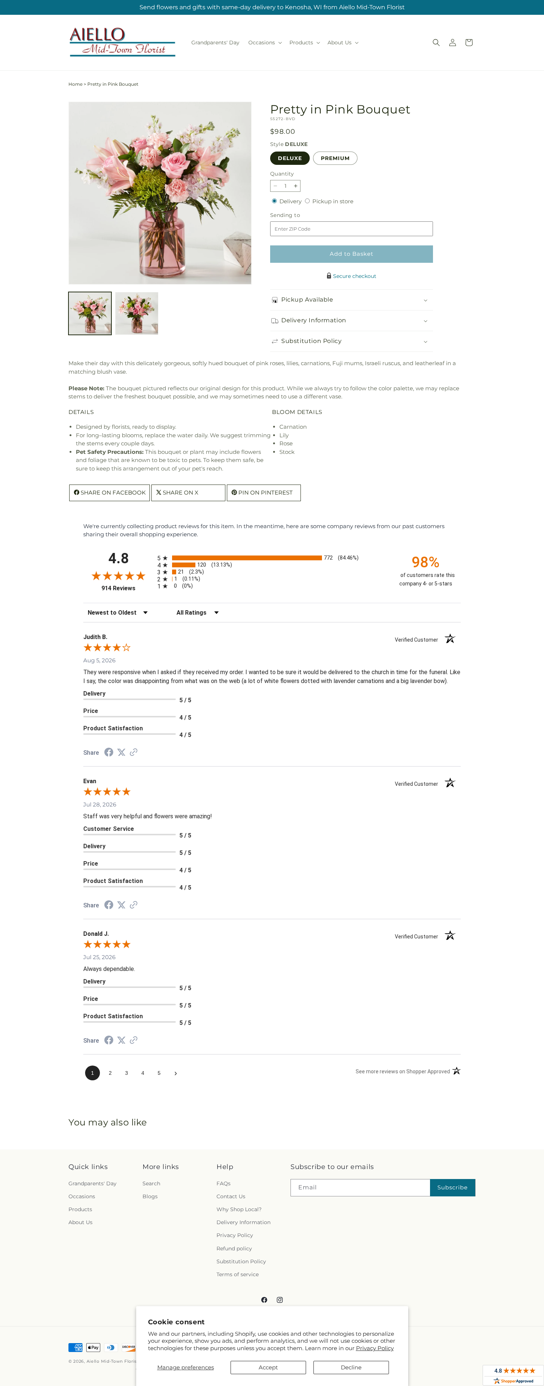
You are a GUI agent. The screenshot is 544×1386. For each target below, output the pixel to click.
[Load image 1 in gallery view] (89, 313)
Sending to (296, 215)
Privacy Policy (375, 1348)
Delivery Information (243, 1222)
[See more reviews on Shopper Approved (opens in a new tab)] (134, 752)
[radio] (272, 558)
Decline (351, 1367)
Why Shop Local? (239, 1209)
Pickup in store (332, 201)
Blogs (150, 1196)
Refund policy (234, 1248)
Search (151, 1183)
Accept (268, 1367)
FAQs (223, 1183)
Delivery (291, 201)
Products (80, 1209)
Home (75, 84)
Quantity (282, 173)
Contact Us (230, 1196)
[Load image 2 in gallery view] (136, 313)
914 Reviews (127, 588)
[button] (264, 42)
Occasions (81, 1196)
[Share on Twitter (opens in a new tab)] (121, 752)
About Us (80, 1222)
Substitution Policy (241, 1261)
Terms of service (237, 1274)
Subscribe (452, 1187)
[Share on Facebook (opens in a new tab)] (108, 753)
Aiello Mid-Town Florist (112, 1361)
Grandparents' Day (92, 1183)
